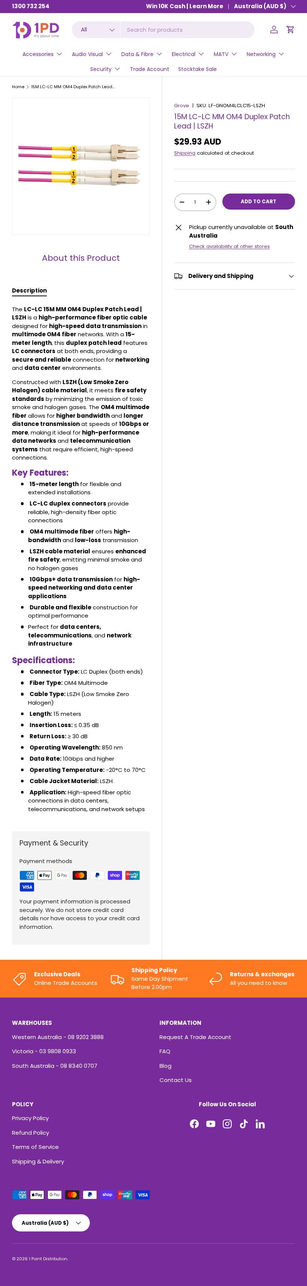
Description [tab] (29, 290)
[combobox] (163, 29)
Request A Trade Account (195, 1037)
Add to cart (258, 201)
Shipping (184, 153)
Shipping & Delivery (38, 1161)
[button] (290, 29)
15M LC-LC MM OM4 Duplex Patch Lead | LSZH (73, 87)
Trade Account (149, 69)
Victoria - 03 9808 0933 (44, 1051)
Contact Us (175, 1080)
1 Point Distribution (48, 1259)
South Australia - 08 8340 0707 (54, 1066)
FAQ (164, 1051)
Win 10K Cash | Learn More (184, 6)
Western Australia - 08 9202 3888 (58, 1037)
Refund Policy (30, 1133)
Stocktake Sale (197, 69)
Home (18, 87)
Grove (181, 105)
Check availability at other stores (229, 246)
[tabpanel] (81, 559)
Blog (165, 1066)
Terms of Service (35, 1147)
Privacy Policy (30, 1118)
